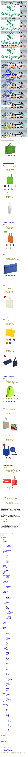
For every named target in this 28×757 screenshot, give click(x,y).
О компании (5, 65)
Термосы (7, 621)
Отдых (7, 86)
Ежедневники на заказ (10, 92)
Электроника (8, 71)
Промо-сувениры (9, 89)
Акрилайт (7, 96)
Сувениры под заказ (7, 91)
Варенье (7, 629)
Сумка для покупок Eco (7, 435)
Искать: (2, 532)
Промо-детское (9, 87)
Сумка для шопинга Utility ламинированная (11, 252)
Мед (6, 632)
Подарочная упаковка (10, 79)
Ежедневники (8, 72)
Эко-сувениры (8, 70)
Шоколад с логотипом (10, 93)
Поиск (2, 535)
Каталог (4, 66)
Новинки (7, 67)
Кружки (7, 608)
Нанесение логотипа (7, 97)
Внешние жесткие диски (7, 709)
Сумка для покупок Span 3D (8, 163)
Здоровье (8, 69)
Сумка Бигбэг (5, 192)
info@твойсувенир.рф (8, 750)
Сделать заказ (3, 741)
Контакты (5, 101)
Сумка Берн (5, 346)
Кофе (7, 630)
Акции (4, 98)
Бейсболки (8, 674)
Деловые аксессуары (10, 84)
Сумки (7, 77)
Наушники (8, 711)
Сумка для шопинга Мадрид (8, 376)
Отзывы (4, 102)
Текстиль (7, 75)
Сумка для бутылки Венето (8, 222)
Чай (6, 647)
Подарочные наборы (10, 80)
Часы (7, 85)
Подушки (7, 683)
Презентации (5, 103)
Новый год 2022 (7, 569)
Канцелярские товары (10, 81)
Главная (4, 64)
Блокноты (8, 545)
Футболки (8, 691)
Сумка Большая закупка (8, 465)
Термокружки (8, 618)
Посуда (7, 76)
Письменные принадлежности (11, 74)
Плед (7, 675)
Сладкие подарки (9, 90)
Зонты (7, 82)
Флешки (7, 715)
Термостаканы (8, 619)
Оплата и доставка (6, 100)
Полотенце (8, 684)
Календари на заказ (9, 95)
